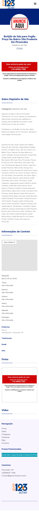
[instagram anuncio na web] (23, 505)
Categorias (6, 434)
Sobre (4, 431)
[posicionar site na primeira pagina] (8, 3)
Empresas (6, 437)
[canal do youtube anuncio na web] (20, 505)
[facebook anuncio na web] (16, 505)
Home (4, 428)
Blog (3, 440)
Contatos (5, 443)
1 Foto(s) (19, 48)
